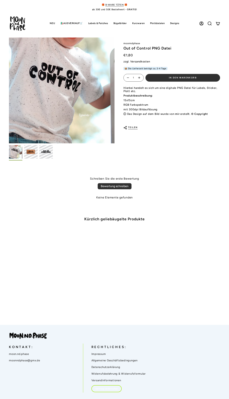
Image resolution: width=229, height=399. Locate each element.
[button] (98, 23)
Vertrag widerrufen (106, 388)
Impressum (98, 354)
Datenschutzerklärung (105, 367)
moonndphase (131, 43)
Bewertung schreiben (114, 186)
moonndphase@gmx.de (24, 360)
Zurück (9, 90)
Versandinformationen (106, 380)
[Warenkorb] (218, 23)
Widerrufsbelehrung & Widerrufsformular (118, 373)
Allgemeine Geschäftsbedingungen (114, 360)
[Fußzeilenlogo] (28, 335)
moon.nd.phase (19, 354)
